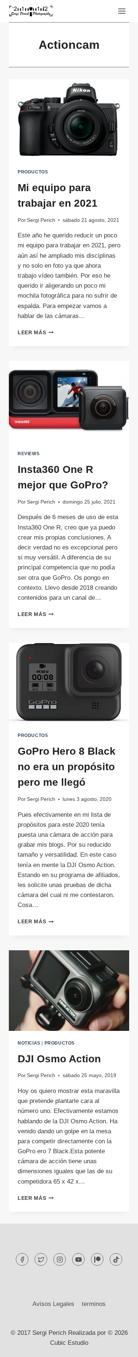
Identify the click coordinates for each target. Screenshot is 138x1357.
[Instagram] (59, 1259)
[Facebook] (22, 1259)
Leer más (36, 332)
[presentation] (69, 119)
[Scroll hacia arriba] (119, 1345)
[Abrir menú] (121, 10)
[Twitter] (41, 1259)
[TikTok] (116, 1259)
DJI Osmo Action (59, 1059)
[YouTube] (78, 1259)
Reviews (28, 453)
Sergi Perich (41, 220)
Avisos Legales (53, 1303)
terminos (94, 1303)
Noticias (29, 1043)
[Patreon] (97, 1259)
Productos (33, 172)
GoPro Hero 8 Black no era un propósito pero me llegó (67, 766)
